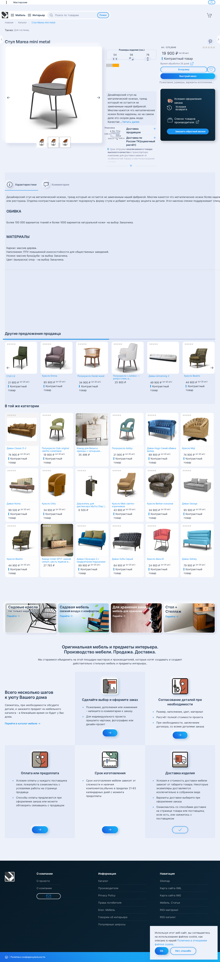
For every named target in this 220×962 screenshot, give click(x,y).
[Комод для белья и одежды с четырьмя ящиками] (92, 429)
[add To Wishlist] (211, 69)
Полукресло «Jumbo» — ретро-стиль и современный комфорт (126, 377)
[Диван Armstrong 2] (163, 357)
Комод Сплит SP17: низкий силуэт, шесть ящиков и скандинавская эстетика (56, 560)
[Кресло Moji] (197, 429)
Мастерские (20, 2)
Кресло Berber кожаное (160, 503)
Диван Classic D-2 (16, 448)
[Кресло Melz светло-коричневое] (127, 484)
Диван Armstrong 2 (159, 376)
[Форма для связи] (49, 896)
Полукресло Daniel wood (90, 376)
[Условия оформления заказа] (169, 101)
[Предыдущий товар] (1, 39)
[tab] (21, 185)
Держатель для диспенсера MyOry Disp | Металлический (91, 505)
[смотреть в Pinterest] (210, 41)
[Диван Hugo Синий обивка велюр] (162, 429)
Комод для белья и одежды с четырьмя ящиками (88, 450)
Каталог (103, 881)
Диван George (189, 503)
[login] (211, 2)
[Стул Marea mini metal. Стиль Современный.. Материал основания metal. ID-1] (53, 142)
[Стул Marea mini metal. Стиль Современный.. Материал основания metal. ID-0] (53, 94)
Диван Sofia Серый (122, 559)
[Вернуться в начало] (5, 15)
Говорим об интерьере (112, 917)
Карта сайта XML (171, 888)
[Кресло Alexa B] (162, 539)
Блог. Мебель (106, 909)
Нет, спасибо (183, 950)
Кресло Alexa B (155, 559)
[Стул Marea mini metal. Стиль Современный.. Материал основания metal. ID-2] (65, 142)
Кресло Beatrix (192, 376)
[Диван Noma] (22, 484)
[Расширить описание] (131, 166)
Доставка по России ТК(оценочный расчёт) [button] (140, 141)
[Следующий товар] (218, 39)
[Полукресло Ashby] (127, 429)
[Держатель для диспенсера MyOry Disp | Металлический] (92, 484)
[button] (8, 2)
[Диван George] (197, 484)
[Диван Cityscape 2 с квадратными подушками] (92, 539)
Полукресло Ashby (122, 448)
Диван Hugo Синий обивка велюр (161, 449)
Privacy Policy (106, 895)
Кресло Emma (49, 376)
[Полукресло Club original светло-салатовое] (57, 429)
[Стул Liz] (21, 357)
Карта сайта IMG (170, 895)
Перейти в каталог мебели (21, 723)
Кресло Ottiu (49, 503)
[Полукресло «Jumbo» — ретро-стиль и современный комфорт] (127, 357)
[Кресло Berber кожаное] (162, 484)
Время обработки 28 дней (174, 63)
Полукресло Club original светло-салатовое (55, 449)
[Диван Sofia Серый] (127, 539)
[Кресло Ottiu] (57, 484)
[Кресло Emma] (56, 357)
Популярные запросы (111, 924)
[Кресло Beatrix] (198, 357)
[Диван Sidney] (197, 539)
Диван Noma (14, 503)
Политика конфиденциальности (27, 957)
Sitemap (165, 881)
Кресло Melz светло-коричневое (123, 505)
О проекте (43, 881)
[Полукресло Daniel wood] (92, 357)
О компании (44, 888)
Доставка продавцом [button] (133, 130)
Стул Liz (10, 376)
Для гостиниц (21, 30)
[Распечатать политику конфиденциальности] (6, 957)
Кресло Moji (188, 448)
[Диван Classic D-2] (22, 429)
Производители (108, 888)
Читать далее (130, 121)
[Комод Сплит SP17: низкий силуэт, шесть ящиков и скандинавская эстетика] (57, 539)
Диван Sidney (189, 559)
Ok (161, 950)
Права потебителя (109, 902)
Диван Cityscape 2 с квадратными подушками (91, 560)
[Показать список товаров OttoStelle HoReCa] (170, 119)
